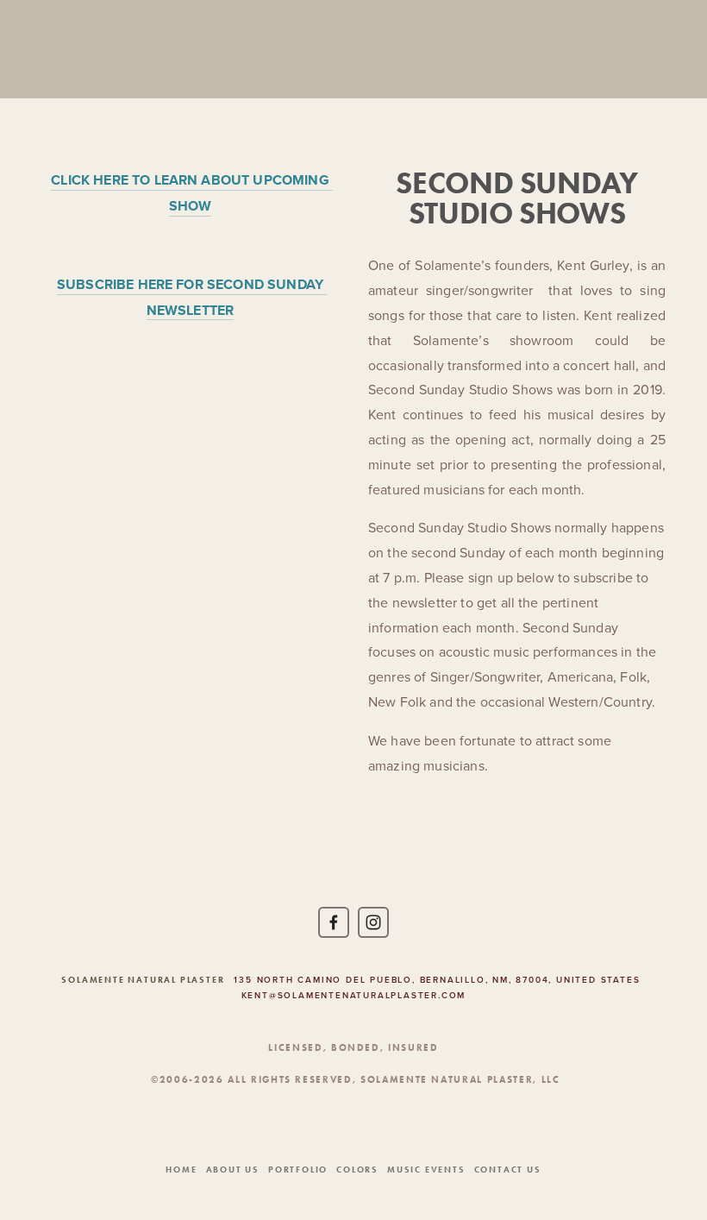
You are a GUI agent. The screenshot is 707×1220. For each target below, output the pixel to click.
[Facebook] (333, 922)
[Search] (181, 49)
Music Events (426, 1169)
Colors (357, 1169)
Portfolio (298, 1169)
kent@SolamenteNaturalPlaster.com (353, 995)
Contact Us (507, 1169)
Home (181, 1169)
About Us (233, 1169)
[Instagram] (373, 922)
